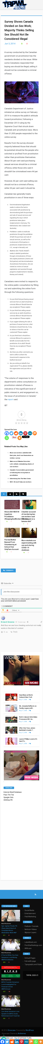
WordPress (30, 1030)
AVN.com (28, 948)
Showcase (12, 1030)
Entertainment (30, 913)
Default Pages (30, 958)
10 (24, 552)
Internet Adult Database (13, 792)
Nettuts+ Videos (31, 929)
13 (7, 552)
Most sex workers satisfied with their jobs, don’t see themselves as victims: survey (21, 455)
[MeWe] (30, 433)
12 (7, 521)
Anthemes (22, 1033)
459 (4, 962)
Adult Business (6, 923)
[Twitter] (11, 433)
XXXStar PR (8, 800)
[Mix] (35, 433)
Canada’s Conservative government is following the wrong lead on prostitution (22, 472)
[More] (19, 438)
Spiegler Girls (8, 797)
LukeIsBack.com (31, 942)
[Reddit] (16, 433)
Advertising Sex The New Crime (20, 478)
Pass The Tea (9, 795)
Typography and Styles (33, 964)
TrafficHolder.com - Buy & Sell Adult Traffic (16, 1038)
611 (4, 935)
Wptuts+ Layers (30, 932)
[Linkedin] (21, 433)
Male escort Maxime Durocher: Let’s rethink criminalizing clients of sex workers (22, 463)
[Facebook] (7, 433)
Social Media (29, 910)
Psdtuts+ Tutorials (31, 926)
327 (4, 991)
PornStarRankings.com (33, 945)
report (11, 399)
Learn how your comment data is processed (20, 600)
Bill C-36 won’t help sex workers (20, 482)
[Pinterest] (25, 433)
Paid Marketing (30, 917)
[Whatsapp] (7, 438)
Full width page (30, 961)
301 (4, 1018)
